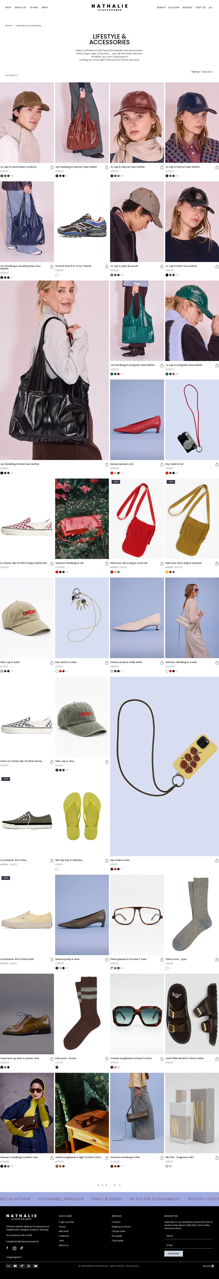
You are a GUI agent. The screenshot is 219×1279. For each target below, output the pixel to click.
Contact (116, 1222)
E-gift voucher (66, 1222)
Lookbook (64, 1235)
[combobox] (211, 7)
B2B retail (63, 1231)
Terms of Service (117, 1266)
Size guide (117, 1235)
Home (8, 25)
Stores (62, 1226)
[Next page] (119, 1185)
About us (63, 1245)
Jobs (61, 1240)
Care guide (117, 1240)
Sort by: (195, 71)
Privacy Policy (132, 1266)
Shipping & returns (121, 1226)
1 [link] (98, 1185)
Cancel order (118, 1231)
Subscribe (173, 1253)
